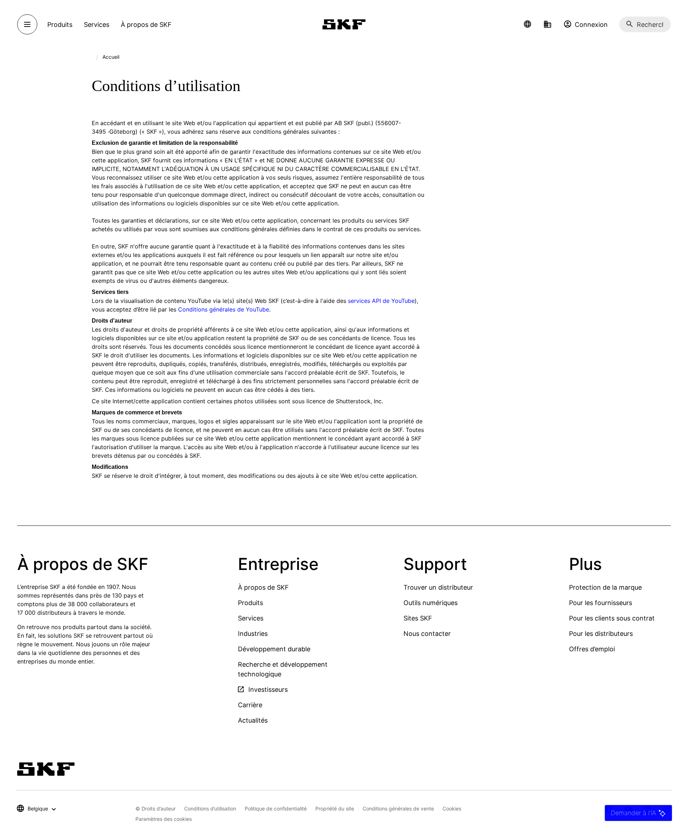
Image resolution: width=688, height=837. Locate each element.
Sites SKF (417, 618)
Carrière (250, 705)
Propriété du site (334, 808)
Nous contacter (427, 633)
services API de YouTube (381, 300)
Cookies (452, 808)
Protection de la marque (605, 587)
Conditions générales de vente (398, 808)
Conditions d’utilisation (210, 808)
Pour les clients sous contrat (612, 618)
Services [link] (96, 24)
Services (250, 618)
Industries (253, 633)
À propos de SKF (263, 587)
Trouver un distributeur (438, 587)
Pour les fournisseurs (600, 603)
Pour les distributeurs (601, 633)
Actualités (253, 720)
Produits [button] (59, 24)
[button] (527, 24)
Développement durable (274, 649)
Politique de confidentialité (276, 808)
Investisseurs (267, 689)
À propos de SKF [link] (146, 24)
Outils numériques (430, 603)
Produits (250, 603)
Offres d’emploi (592, 649)
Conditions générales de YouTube (223, 309)
